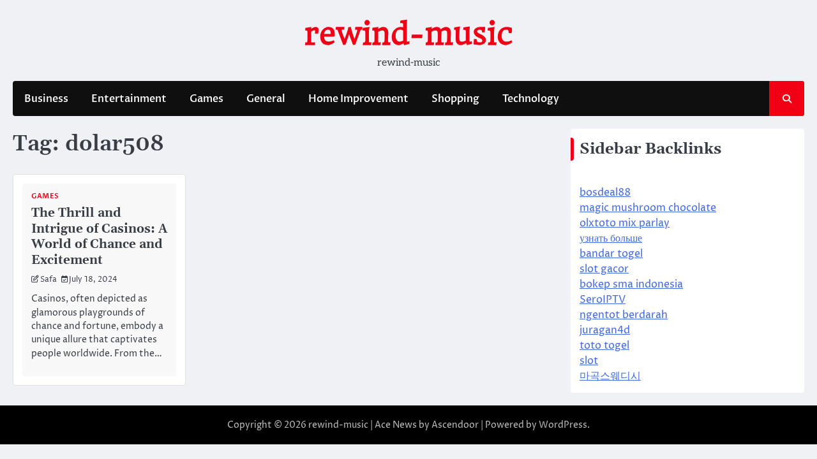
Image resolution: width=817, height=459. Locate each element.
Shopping (455, 99)
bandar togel (611, 254)
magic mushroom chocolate (648, 208)
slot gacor (604, 269)
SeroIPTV (603, 300)
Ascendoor (455, 425)
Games (206, 99)
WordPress (563, 425)
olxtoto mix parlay (625, 223)
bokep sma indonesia (631, 284)
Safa (48, 280)
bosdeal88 (605, 193)
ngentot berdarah (624, 315)
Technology (530, 99)
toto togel (604, 346)
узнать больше (611, 238)
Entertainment (129, 99)
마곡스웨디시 (610, 376)
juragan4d (605, 330)
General (265, 99)
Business (46, 99)
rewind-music (408, 34)
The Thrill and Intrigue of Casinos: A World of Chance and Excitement (99, 236)
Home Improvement (358, 99)
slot (589, 361)
